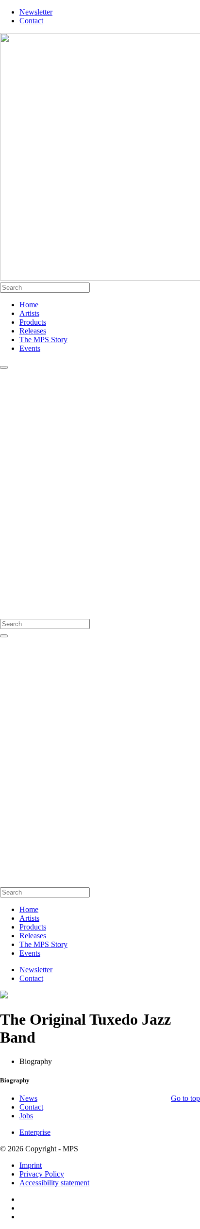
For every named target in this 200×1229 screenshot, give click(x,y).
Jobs (26, 1116)
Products (32, 322)
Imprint (30, 1165)
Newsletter (35, 12)
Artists (29, 313)
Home (28, 304)
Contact (31, 21)
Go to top (185, 1098)
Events (29, 348)
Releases (32, 331)
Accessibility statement (54, 1183)
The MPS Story (43, 339)
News (28, 1098)
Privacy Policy (41, 1174)
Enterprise (34, 1132)
